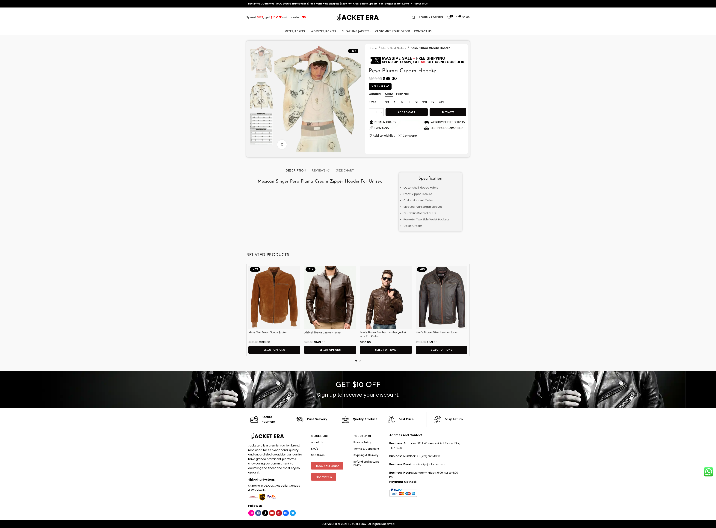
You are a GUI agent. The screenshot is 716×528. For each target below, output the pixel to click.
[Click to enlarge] (282, 144)
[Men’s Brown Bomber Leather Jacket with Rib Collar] (386, 297)
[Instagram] (251, 513)
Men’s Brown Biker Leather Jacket (437, 332)
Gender (374, 94)
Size (372, 102)
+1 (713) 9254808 (428, 456)
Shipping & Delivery (366, 455)
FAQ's (314, 449)
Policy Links (362, 436)
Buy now (448, 112)
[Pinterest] (279, 513)
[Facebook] (258, 513)
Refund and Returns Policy (366, 463)
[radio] (389, 94)
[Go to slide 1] (356, 361)
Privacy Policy (362, 442)
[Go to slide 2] (360, 361)
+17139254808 (419, 3)
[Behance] (286, 513)
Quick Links (319, 436)
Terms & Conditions (367, 449)
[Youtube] (272, 513)
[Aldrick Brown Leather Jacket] (330, 297)
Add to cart (406, 112)
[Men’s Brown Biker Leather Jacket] (442, 297)
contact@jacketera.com (394, 3)
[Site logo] (358, 17)
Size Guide (318, 455)
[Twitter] (293, 513)
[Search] (413, 17)
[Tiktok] (265, 513)
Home (373, 48)
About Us (317, 442)
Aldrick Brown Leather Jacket (322, 332)
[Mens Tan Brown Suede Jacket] (274, 297)
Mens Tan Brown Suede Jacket (267, 332)
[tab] (296, 171)
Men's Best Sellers (393, 48)
